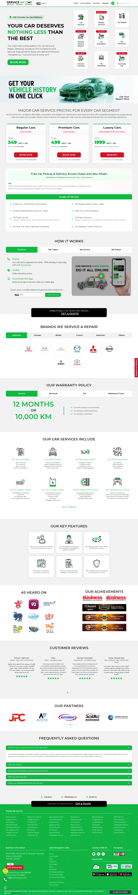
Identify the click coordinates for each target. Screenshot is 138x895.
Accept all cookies (120, 892)
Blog (50, 867)
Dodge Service (97, 819)
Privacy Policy (54, 885)
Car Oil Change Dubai (53, 489)
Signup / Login (124, 3)
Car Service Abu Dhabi (57, 877)
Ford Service (32, 822)
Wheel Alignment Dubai (85, 489)
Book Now (25, 155)
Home (76, 3)
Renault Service (54, 832)
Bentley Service (97, 817)
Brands (105, 3)
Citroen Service (76, 819)
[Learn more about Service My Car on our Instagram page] (103, 854)
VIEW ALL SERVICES (69, 507)
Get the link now (53, 295)
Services (96, 3)
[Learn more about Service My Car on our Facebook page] (98, 854)
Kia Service (96, 825)
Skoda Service (97, 832)
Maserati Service (76, 827)
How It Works (86, 3)
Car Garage (53, 864)
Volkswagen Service (56, 835)
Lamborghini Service (121, 825)
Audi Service (75, 817)
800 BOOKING (14, 867)
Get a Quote (83, 803)
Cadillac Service (33, 819)
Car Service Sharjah (56, 874)
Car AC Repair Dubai (20, 489)
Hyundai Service (11, 825)
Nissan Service (97, 830)
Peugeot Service (12, 832)
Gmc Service (75, 822)
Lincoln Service (54, 827)
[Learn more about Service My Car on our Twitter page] (93, 854)
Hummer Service (120, 822)
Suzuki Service (11, 835)
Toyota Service (32, 835)
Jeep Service (75, 825)
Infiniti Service (32, 825)
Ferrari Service (119, 819)
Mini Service (53, 830)
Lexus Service (32, 827)
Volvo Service (75, 835)
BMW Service (118, 817)
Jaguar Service (54, 825)
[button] (67, 692)
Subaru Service (119, 832)
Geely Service (54, 822)
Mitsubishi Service (77, 830)
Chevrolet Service (55, 819)
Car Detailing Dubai (117, 459)
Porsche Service (33, 832)
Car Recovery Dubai (85, 459)
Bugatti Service (11, 819)
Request (112, 155)
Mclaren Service (119, 827)
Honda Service (97, 822)
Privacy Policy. (16, 893)
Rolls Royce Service (77, 832)
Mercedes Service (12, 830)
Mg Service (31, 830)
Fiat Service (10, 822)
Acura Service (11, 817)
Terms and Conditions (56, 882)
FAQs (51, 859)
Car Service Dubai (20, 459)
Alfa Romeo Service (34, 817)
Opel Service (118, 830)
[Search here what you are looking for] (112, 3)
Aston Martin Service (56, 817)
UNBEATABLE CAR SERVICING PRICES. (69, 312)
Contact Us (53, 861)
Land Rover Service (13, 827)
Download (52, 869)
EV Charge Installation (56, 872)
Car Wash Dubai (53, 459)
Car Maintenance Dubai (117, 489)
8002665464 (26, 265)
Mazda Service (97, 827)
